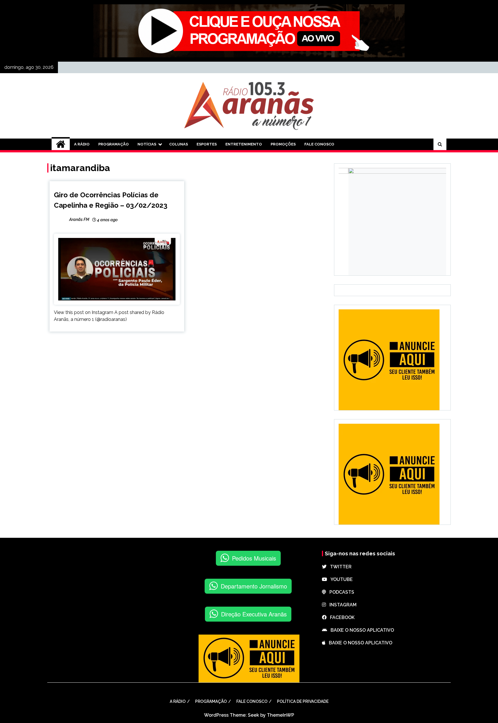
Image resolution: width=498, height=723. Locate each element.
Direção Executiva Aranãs (254, 614)
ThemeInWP (280, 715)
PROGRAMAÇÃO (113, 144)
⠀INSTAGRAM (341, 604)
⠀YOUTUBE (340, 579)
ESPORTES (207, 144)
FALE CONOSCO (319, 144)
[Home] (61, 144)
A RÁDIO (82, 144)
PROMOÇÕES (283, 144)
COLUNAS (178, 144)
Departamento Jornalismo (254, 586)
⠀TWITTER (339, 566)
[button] (61, 611)
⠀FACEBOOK (340, 617)
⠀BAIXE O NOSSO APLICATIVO (360, 630)
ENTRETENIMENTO (243, 144)
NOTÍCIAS (146, 144)
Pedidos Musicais (254, 558)
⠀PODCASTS (340, 592)
